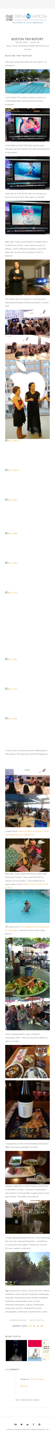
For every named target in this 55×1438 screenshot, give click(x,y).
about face (15, 1290)
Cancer (24, 1290)
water (44, 1312)
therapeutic (20, 1305)
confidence (10, 1294)
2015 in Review (37, 1379)
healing (35, 1298)
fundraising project (23, 1298)
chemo (46, 1290)
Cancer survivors (35, 1290)
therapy (29, 1305)
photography (21, 1301)
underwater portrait (14, 1308)
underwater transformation (29, 1312)
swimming (9, 1305)
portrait (36, 1301)
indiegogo (43, 1298)
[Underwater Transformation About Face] (28, 17)
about (33, 42)
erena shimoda (22, 1294)
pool (30, 1301)
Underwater (38, 1305)
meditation (10, 1301)
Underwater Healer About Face (31, 46)
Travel (14, 46)
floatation (33, 1294)
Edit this (24, 1386)
